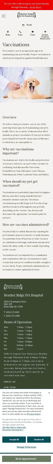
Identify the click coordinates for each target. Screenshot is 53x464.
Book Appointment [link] (26, 459)
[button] (4, 16)
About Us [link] (10, 382)
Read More (36, 7)
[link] (26, 15)
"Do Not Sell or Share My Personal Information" (14, 428)
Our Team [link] (10, 387)
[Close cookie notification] (49, 393)
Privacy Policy (34, 414)
